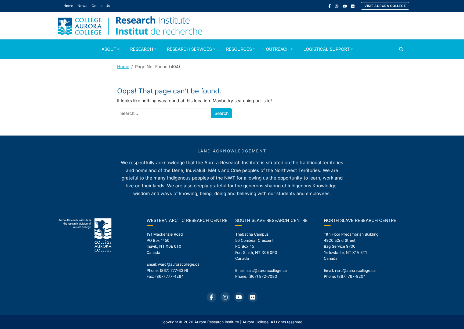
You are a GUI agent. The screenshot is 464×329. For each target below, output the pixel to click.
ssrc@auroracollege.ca (267, 270)
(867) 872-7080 (262, 276)
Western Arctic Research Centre (187, 220)
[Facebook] (329, 6)
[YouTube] (345, 6)
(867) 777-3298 (174, 270)
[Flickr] (352, 6)
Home (123, 66)
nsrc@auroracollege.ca (355, 270)
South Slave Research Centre (271, 220)
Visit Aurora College (385, 6)
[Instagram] (336, 6)
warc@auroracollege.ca (179, 264)
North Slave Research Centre (360, 220)
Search (222, 113)
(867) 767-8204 (351, 276)
